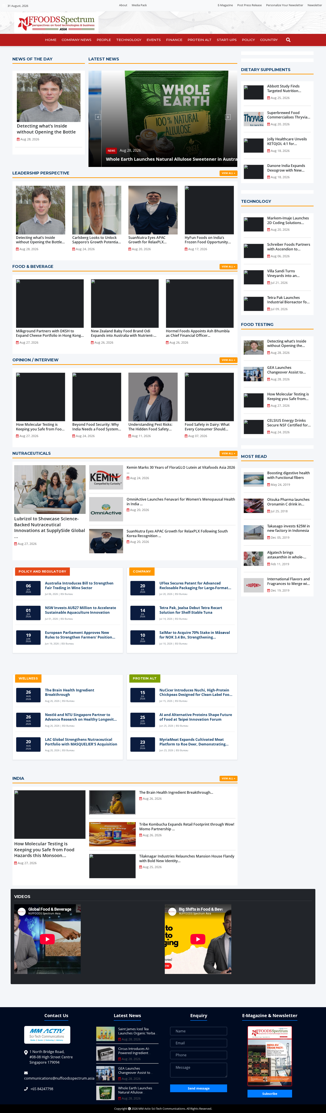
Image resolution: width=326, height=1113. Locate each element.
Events (154, 40)
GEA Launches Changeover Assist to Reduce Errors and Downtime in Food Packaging (285, 370)
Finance (174, 40)
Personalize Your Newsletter (284, 5)
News (98, 151)
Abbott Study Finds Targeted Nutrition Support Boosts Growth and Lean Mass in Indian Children (287, 88)
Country (269, 40)
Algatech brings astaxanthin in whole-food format (285, 554)
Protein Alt (200, 40)
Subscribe (269, 1094)
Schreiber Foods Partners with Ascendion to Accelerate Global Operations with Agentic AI (288, 247)
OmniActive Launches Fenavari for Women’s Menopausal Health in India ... (181, 501)
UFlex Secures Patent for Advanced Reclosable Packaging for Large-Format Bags (193, 585)
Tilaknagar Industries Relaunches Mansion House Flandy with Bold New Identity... (186, 858)
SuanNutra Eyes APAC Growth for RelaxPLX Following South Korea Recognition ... (147, 240)
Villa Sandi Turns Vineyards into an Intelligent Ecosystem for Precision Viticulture (288, 273)
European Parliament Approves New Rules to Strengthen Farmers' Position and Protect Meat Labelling (78, 635)
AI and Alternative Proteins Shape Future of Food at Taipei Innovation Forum (195, 717)
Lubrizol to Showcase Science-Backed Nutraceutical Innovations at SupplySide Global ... (49, 527)
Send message (199, 1088)
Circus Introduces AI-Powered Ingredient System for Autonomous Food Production (136, 1055)
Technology (128, 40)
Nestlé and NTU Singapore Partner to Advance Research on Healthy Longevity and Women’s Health (80, 717)
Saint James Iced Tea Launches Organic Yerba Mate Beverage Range (136, 1033)
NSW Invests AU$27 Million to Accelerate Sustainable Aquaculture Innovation (80, 610)
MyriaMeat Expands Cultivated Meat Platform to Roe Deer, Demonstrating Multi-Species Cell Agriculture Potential (193, 742)
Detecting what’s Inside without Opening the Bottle (46, 129)
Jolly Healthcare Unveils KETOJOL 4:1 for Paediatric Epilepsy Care (287, 141)
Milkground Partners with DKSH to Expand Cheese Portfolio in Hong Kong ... (48, 333)
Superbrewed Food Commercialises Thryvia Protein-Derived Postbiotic (287, 115)
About (123, 5)
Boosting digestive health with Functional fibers (288, 475)
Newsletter (315, 5)
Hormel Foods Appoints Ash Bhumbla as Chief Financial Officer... (198, 333)
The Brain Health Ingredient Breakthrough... (176, 792)
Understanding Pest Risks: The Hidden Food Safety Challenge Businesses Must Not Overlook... (151, 427)
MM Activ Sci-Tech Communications (161, 1109)
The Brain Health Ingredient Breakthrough (69, 692)
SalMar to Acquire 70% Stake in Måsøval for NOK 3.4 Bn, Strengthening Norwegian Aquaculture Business (194, 635)
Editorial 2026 (160, 5)
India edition (182, 5)
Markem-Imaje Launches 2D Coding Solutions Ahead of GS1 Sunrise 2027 (288, 220)
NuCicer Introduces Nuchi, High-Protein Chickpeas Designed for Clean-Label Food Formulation (195, 692)
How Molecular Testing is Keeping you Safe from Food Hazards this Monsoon (288, 396)
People (104, 40)
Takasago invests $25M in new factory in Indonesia (288, 528)
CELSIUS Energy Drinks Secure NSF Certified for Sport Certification (287, 423)
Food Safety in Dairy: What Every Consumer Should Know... (207, 427)
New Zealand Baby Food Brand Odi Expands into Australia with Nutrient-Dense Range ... (122, 333)
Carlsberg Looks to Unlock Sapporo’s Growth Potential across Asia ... (95, 240)
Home (50, 40)
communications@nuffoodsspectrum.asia (59, 1078)
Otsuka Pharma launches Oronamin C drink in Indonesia (288, 502)
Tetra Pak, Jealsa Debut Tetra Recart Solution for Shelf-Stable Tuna (190, 610)
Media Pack (139, 5)
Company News (76, 40)
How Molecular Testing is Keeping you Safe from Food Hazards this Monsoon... (40, 427)
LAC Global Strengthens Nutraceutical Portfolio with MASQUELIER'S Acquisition (81, 742)
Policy (248, 40)
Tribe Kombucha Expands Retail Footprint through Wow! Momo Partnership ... (186, 826)
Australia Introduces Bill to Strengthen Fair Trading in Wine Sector (79, 585)
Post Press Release (249, 5)
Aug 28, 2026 (117, 150)
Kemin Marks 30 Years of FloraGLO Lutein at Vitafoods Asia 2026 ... (181, 469)
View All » (228, 173)
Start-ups (227, 40)
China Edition (204, 5)
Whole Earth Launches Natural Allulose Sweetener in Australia (161, 159)
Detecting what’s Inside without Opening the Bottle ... (39, 240)
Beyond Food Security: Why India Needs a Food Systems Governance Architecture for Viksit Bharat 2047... (96, 427)
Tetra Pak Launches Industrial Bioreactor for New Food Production (287, 300)
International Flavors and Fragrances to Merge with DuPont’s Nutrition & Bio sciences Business (288, 581)
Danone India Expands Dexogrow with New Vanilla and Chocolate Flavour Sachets (286, 168)
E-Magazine (225, 5)
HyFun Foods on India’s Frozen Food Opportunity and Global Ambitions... (206, 240)
